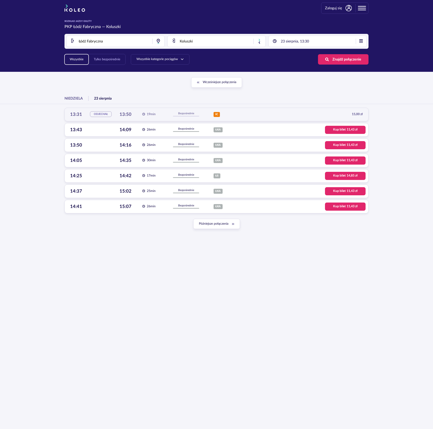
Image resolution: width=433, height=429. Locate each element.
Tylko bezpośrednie (107, 59)
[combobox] (115, 41)
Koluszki (113, 27)
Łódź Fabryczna (87, 27)
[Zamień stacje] (259, 41)
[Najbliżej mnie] (158, 41)
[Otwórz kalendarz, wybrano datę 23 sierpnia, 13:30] (361, 41)
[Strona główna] (74, 8)
